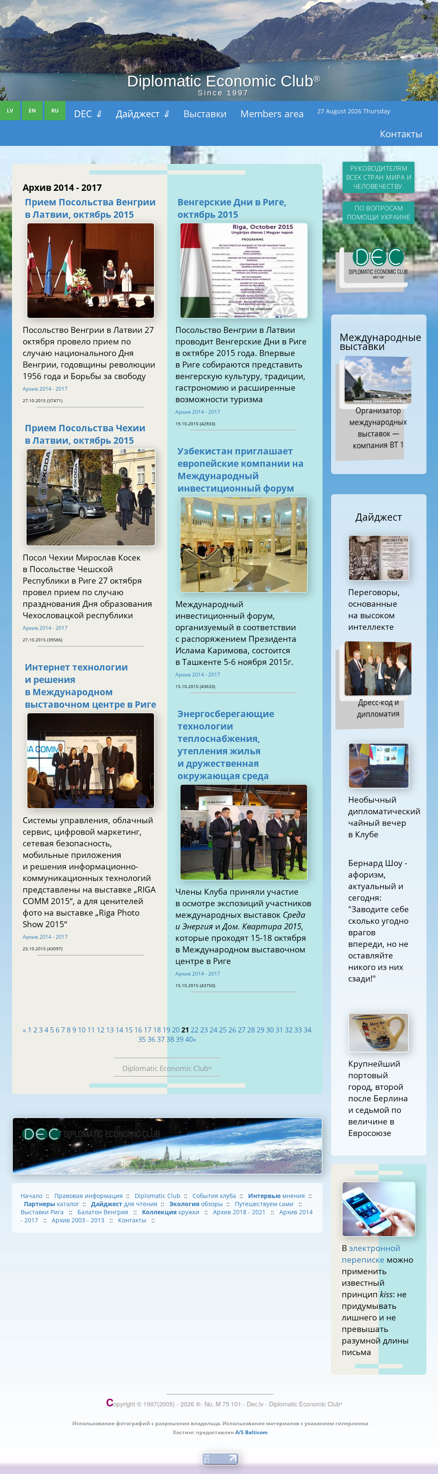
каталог (51, 1204)
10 (82, 1030)
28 (251, 1030)
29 (260, 1030)
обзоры (196, 1204)
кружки (171, 1212)
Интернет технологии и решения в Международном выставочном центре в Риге (90, 685)
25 (223, 1030)
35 (142, 1039)
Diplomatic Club (158, 1196)
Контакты (401, 133)
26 (232, 1030)
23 (204, 1030)
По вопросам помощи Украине (379, 213)
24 (213, 1030)
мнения (276, 1196)
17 (147, 1030)
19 (166, 1030)
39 (179, 1039)
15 (129, 1030)
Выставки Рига (43, 1212)
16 (138, 1030)
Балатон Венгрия (103, 1212)
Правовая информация (88, 1196)
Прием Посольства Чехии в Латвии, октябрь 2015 (85, 433)
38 (170, 1039)
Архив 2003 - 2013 (79, 1220)
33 (298, 1030)
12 (100, 1030)
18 (157, 1030)
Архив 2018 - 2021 (240, 1212)
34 (307, 1030)
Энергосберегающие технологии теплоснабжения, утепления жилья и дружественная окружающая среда (226, 744)
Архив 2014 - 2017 (45, 388)
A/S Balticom (251, 1432)
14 (119, 1030)
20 (176, 1030)
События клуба (214, 1196)
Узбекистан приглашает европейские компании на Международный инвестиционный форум (241, 469)
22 (194, 1030)
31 (279, 1030)
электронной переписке (371, 1253)
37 (161, 1039)
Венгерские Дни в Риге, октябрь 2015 (232, 208)
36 (151, 1039)
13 (110, 1030)
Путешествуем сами (265, 1204)
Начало (31, 1196)
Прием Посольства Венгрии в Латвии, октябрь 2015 (90, 208)
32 (289, 1030)
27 (242, 1030)
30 (270, 1030)
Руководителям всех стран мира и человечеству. (379, 177)
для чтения (124, 1204)
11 (91, 1030)
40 (189, 1039)
